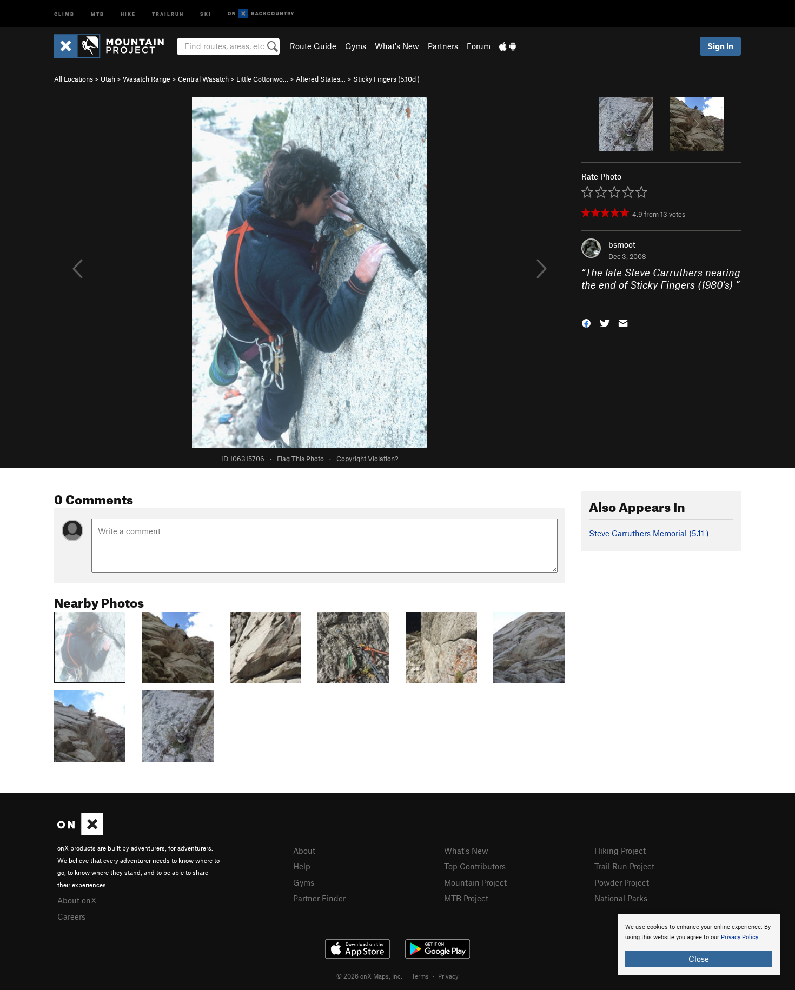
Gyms (355, 46)
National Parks (620, 898)
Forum (479, 46)
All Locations (73, 79)
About (304, 850)
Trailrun (168, 13)
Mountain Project (475, 882)
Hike (128, 13)
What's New (397, 46)
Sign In (720, 46)
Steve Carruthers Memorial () (649, 533)
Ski (205, 13)
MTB (97, 13)
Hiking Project (620, 850)
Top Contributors (475, 866)
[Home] (114, 46)
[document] (698, 944)
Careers (71, 916)
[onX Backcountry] (261, 14)
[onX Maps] (80, 832)
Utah (108, 79)
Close (698, 959)
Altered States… (321, 79)
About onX (76, 900)
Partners (443, 46)
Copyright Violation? (367, 458)
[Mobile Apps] (507, 46)
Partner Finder (319, 898)
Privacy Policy (739, 937)
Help (301, 866)
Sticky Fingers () (386, 79)
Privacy (448, 976)
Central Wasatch (203, 79)
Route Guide (313, 46)
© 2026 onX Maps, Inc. (369, 976)
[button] (586, 322)
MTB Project (466, 898)
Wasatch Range (146, 79)
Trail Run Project (624, 866)
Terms (420, 976)
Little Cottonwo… (262, 79)
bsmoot (621, 244)
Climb (64, 13)
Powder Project (621, 882)
